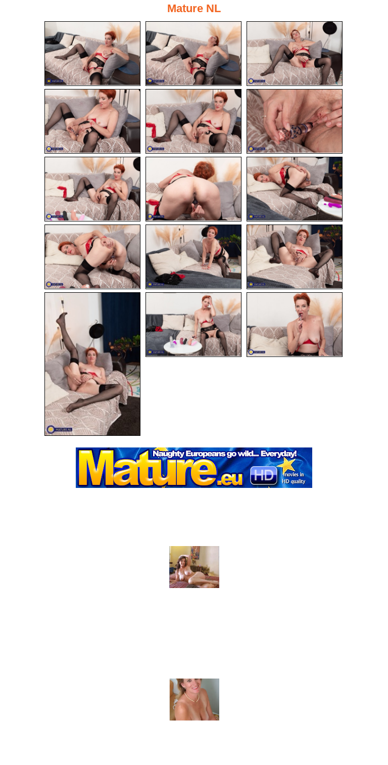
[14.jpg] (193, 324)
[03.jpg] (295, 53)
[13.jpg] (92, 364)
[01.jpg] (92, 53)
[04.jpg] (92, 121)
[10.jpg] (92, 256)
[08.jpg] (193, 189)
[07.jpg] (92, 189)
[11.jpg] (193, 256)
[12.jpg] (295, 256)
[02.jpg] (193, 53)
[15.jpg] (295, 324)
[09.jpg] (295, 189)
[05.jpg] (193, 121)
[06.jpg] (295, 121)
